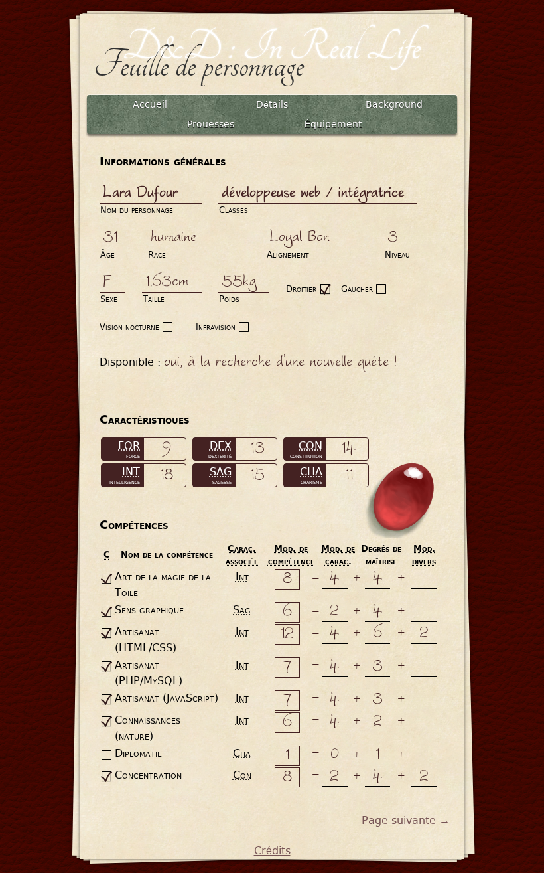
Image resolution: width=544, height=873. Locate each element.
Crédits (272, 850)
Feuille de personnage (199, 65)
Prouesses (210, 124)
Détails (272, 104)
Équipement (333, 124)
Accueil (150, 104)
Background (394, 104)
